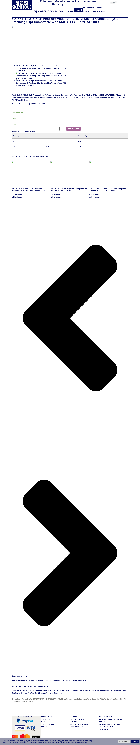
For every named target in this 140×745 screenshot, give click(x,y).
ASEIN (71, 11)
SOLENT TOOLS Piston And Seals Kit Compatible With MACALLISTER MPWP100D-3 (107, 190)
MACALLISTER (32, 699)
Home (14, 699)
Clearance (84, 11)
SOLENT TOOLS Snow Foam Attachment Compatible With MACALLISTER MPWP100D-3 (29, 190)
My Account (99, 11)
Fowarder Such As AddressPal (82, 690)
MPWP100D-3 (44, 699)
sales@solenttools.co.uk (92, 7)
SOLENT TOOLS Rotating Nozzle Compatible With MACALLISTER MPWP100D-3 (69, 190)
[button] (70, 318)
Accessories (57, 11)
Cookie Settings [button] (123, 741)
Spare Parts (41, 11)
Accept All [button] (135, 741)
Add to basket (73, 129)
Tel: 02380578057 (90, 1)
